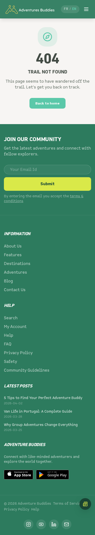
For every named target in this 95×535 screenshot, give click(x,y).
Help (8, 335)
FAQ (7, 344)
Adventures (15, 272)
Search (11, 317)
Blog (8, 281)
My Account (15, 326)
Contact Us (15, 289)
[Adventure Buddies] (30, 9)
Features (13, 254)
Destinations (17, 263)
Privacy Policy (18, 352)
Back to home (47, 103)
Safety (10, 361)
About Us (13, 246)
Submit (47, 183)
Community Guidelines (26, 370)
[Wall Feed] (85, 504)
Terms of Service (68, 503)
